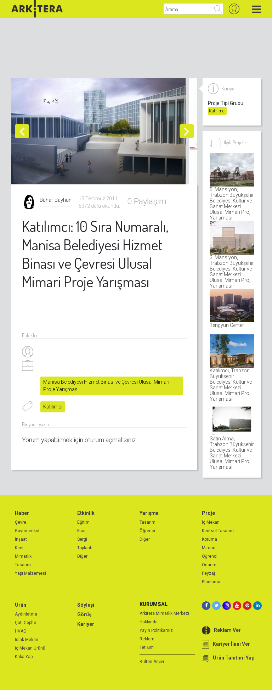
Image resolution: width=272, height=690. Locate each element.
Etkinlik (86, 513)
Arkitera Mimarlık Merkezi (164, 613)
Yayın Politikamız (156, 630)
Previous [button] (22, 131)
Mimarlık (23, 556)
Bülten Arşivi (152, 661)
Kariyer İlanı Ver (231, 644)
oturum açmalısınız (110, 440)
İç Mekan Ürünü (30, 648)
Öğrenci (147, 530)
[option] (100, 131)
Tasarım (23, 564)
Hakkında (149, 621)
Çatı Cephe (25, 622)
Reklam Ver (227, 630)
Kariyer (85, 624)
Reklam (147, 638)
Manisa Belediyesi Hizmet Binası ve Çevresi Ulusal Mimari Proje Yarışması (106, 385)
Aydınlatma (26, 614)
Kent (19, 547)
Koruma (209, 539)
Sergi (82, 539)
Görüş (84, 614)
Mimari (208, 547)
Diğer (82, 556)
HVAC (20, 631)
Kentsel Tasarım (218, 530)
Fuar (81, 530)
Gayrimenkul (27, 530)
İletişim (147, 647)
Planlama (211, 581)
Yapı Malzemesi (30, 573)
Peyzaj (208, 573)
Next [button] (187, 131)
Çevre (20, 522)
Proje (208, 513)
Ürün (20, 605)
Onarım (209, 564)
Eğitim (83, 522)
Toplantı (84, 547)
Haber (22, 513)
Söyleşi (85, 605)
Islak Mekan (26, 639)
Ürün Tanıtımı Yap (233, 658)
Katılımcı (52, 407)
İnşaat (21, 539)
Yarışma (149, 513)
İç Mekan (211, 522)
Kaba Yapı (24, 656)
